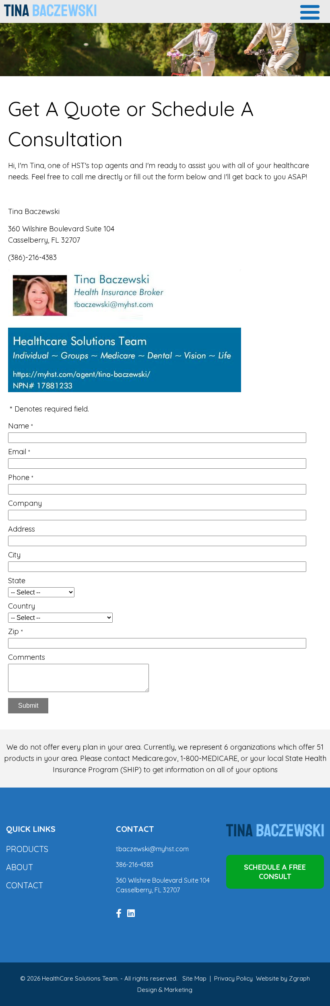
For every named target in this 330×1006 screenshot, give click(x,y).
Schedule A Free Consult (275, 872)
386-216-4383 (134, 865)
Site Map (194, 978)
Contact (24, 885)
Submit (28, 705)
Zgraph (299, 978)
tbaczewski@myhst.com (152, 849)
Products (27, 849)
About (19, 867)
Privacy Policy (233, 978)
